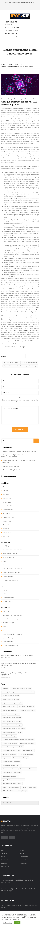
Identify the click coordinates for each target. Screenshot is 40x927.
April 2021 (6, 490)
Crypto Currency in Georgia (11, 362)
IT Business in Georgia (9, 754)
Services (4, 853)
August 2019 (7, 532)
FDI (4, 714)
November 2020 (8, 509)
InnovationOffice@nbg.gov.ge (22, 330)
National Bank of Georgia (16, 347)
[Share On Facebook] (22, 356)
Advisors (4, 863)
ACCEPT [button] (17, 922)
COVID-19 (6, 546)
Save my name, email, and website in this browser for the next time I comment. (20, 401)
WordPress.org (8, 601)
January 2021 (7, 502)
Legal (4, 561)
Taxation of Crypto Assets (12, 470)
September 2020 (8, 517)
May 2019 (6, 536)
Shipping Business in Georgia (11, 761)
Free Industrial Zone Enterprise (13, 550)
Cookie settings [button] (7, 923)
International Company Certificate (13, 747)
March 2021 (6, 494)
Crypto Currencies (28, 692)
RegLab (8, 293)
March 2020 (6, 528)
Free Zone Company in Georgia (12, 732)
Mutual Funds (24, 860)
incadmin (33, 99)
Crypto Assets (15, 692)
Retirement (23, 863)
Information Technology (27, 743)
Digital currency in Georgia (29, 362)
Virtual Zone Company (10, 580)
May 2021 (6, 487)
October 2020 (7, 513)
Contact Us (5, 866)
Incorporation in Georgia (10, 743)
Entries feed (7, 594)
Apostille (5, 688)
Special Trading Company (11, 466)
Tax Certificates (8, 576)
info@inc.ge (8, 24)
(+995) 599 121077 (11, 22)
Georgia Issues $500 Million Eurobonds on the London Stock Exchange (18, 664)
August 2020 (7, 521)
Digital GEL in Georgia (31, 366)
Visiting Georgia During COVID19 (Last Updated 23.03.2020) (16, 674)
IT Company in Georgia (26, 754)
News (15, 99)
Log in (5, 590)
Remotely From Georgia (20, 758)
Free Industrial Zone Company (12, 717)
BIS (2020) (27, 166)
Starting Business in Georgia (11, 787)
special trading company (10, 776)
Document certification (9, 710)
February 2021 (7, 498)
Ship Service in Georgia (10, 769)
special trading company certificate (13, 780)
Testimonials (5, 860)
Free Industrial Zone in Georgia (12, 725)
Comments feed (8, 597)
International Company (10, 553)
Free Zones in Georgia (9, 736)
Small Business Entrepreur (27, 769)
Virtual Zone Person (8, 790)
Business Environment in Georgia (21, 688)
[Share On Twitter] (17, 356)
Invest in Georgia (7, 99)
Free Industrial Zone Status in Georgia (14, 728)
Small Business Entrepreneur (12, 569)
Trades (22, 853)
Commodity (24, 856)
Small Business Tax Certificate (12, 772)
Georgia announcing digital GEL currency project (19, 451)
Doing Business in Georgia (27, 710)
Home (3, 850)
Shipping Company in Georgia (11, 765)
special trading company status (12, 783)
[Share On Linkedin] (28, 356)
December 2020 (8, 506)
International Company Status (11, 750)
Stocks (22, 850)
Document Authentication (26, 706)
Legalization (6, 758)
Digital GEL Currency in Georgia (12, 366)
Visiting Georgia (22, 790)
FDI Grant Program (13, 714)
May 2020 (6, 525)
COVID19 (5, 692)
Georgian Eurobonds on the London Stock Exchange (18, 739)
